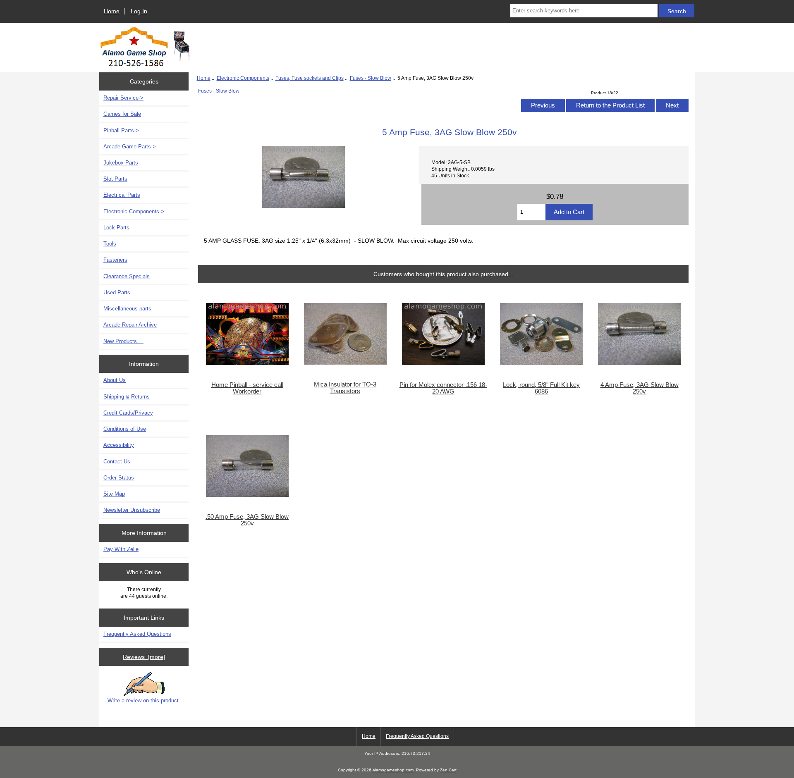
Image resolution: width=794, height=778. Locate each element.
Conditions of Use (124, 429)
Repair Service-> (123, 98)
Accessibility (118, 445)
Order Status (118, 478)
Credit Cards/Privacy (128, 413)
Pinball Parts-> (121, 130)
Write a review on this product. (144, 700)
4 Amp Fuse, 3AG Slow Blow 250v (639, 388)
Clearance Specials (126, 276)
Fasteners (115, 260)
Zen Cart (448, 770)
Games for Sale (122, 114)
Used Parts (116, 292)
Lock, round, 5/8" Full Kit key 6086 (541, 388)
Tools (109, 244)
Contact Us (116, 461)
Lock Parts (116, 227)
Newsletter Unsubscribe (131, 510)
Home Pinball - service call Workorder (247, 388)
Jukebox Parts (120, 163)
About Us (114, 380)
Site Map (114, 494)
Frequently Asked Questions (137, 634)
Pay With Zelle (121, 549)
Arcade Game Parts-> (129, 146)
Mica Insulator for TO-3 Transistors (345, 387)
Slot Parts (115, 179)
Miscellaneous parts (127, 308)
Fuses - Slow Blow (370, 78)
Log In (139, 11)
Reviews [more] (144, 657)
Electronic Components (243, 78)
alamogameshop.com (393, 770)
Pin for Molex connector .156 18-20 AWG (443, 388)
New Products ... (123, 341)
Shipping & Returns (126, 397)
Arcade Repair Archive (130, 325)
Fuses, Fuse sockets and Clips (309, 78)
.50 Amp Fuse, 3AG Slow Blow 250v (247, 520)
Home (112, 11)
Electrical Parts (121, 195)
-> (133, 211)
